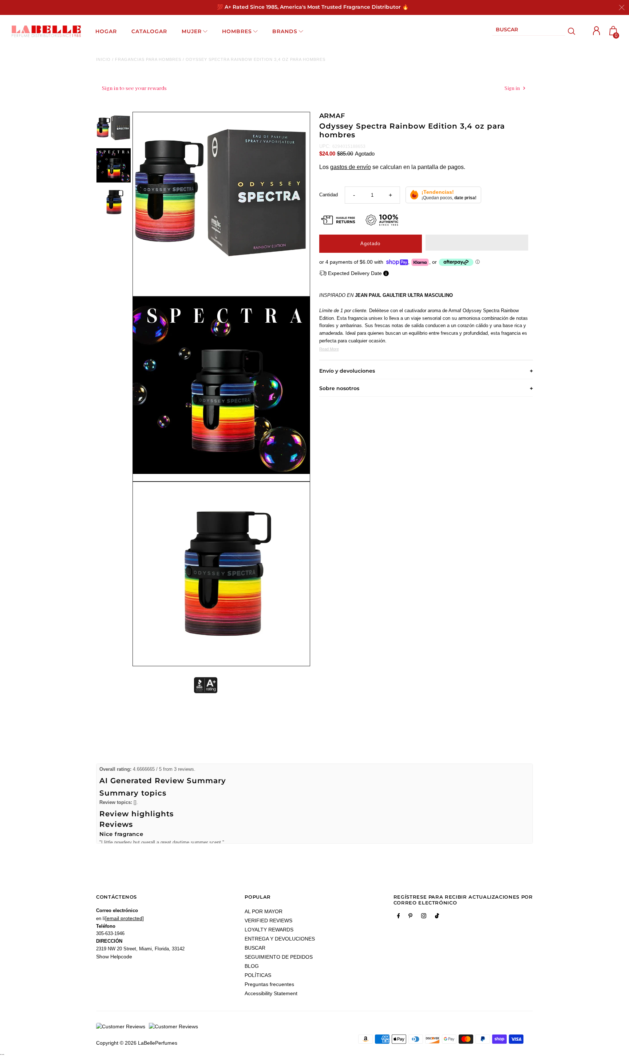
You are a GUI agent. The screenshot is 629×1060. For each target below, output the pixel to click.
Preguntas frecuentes (269, 984)
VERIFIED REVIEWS (268, 920)
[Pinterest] (410, 917)
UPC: (325, 146)
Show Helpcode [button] (114, 956)
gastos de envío (350, 167)
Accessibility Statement (271, 993)
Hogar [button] (106, 31)
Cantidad (328, 194)
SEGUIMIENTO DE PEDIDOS (279, 957)
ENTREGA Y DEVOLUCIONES (280, 939)
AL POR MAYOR (263, 911)
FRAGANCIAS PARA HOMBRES (148, 59)
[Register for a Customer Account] (596, 30)
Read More (329, 349)
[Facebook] (398, 917)
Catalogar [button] (149, 31)
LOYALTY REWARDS (269, 930)
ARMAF (332, 116)
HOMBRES (237, 31)
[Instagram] (423, 917)
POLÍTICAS (258, 975)
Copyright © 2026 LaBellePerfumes (136, 1043)
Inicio (103, 59)
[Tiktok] (437, 917)
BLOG (252, 966)
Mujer (192, 31)
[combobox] (528, 31)
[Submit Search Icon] (571, 31)
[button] (477, 243)
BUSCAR (255, 948)
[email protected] (124, 918)
